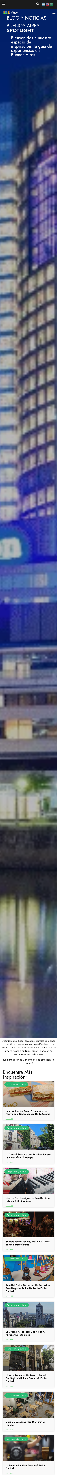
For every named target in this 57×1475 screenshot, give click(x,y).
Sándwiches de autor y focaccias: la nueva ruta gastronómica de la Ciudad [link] (28, 1112)
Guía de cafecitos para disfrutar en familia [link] (25, 1423)
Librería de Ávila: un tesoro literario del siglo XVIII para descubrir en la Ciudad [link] (26, 1378)
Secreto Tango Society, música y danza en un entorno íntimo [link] (28, 1243)
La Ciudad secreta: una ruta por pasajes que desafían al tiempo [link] (28, 1156)
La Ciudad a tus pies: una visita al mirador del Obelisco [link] (25, 1333)
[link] (37, 4)
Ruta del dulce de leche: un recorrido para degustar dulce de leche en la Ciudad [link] (28, 1288)
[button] (3, 3)
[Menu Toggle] (54, 12)
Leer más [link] (9, 1119)
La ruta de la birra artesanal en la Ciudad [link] (25, 1467)
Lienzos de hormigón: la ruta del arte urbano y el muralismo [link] (28, 1199)
